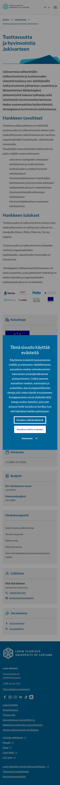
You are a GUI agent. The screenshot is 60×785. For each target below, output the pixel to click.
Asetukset (27, 438)
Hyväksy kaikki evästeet (30, 429)
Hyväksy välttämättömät (29, 420)
